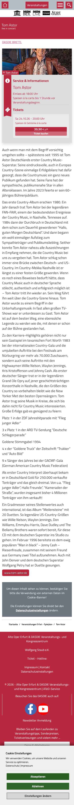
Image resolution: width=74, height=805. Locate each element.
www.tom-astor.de (15, 573)
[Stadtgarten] (56, 18)
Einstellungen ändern (38, 796)
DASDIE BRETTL (12, 42)
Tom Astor (60, 624)
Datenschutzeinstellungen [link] (32, 610)
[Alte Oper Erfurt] (17, 18)
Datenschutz (12, 765)
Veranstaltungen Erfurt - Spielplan (37, 624)
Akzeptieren (38, 776)
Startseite (13, 624)
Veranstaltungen (37, 5)
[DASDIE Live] (36, 18)
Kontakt (45, 667)
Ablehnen (38, 786)
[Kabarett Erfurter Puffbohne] (46, 18)
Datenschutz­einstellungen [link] (37, 671)
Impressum (31, 667)
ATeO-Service (51, 689)
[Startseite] (5, 5)
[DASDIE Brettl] (26, 18)
